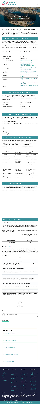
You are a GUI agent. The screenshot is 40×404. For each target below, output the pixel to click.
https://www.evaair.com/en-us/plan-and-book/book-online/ (28, 68)
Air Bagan (4, 372)
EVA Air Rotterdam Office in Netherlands (10, 354)
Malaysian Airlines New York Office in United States (24, 373)
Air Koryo (3, 375)
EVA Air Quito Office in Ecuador (9, 364)
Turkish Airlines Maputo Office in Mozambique (33, 385)
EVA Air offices (8, 246)
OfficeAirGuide (15, 18)
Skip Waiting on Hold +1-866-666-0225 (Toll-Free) (20, 402)
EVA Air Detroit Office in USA (8, 358)
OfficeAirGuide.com (10, 400)
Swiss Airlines (4, 380)
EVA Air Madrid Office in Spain (8, 361)
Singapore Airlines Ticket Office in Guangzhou (14, 385)
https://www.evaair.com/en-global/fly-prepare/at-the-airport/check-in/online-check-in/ (28, 64)
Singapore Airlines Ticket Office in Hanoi (14, 389)
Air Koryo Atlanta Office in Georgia (33, 379)
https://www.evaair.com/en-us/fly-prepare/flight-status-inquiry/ (28, 72)
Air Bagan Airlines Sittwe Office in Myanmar (14, 377)
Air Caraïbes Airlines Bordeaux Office (34, 376)
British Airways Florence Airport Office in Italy (24, 387)
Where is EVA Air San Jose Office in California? (12, 351)
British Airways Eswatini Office (23, 380)
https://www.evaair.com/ (26, 60)
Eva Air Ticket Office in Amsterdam (9, 340)
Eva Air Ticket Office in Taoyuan (9, 333)
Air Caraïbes (4, 373)
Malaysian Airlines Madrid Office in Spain (14, 373)
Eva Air (19, 18)
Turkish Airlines (5, 382)
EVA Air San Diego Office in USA (9, 347)
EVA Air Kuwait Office (7, 337)
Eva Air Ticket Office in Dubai (8, 344)
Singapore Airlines (5, 377)
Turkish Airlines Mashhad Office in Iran (14, 381)
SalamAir (3, 378)
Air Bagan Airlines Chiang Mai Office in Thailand (34, 373)
